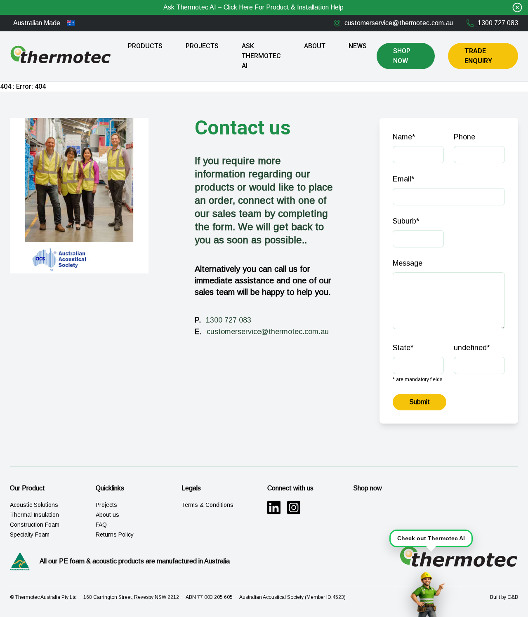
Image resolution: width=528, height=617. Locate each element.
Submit (419, 401)
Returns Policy (115, 534)
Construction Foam (34, 524)
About (314, 46)
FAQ (101, 524)
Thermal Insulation (34, 514)
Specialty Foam (30, 534)
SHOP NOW (401, 56)
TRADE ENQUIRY (478, 56)
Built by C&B (504, 597)
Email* (404, 179)
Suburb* (406, 221)
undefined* (472, 348)
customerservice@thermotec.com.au (398, 22)
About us (107, 514)
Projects (202, 46)
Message (407, 263)
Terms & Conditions (207, 505)
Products (145, 46)
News (358, 46)
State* (403, 348)
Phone (464, 137)
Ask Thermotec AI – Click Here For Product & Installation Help (253, 7)
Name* (404, 137)
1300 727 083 (498, 22)
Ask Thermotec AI (261, 56)
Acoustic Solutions (34, 505)
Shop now (367, 488)
